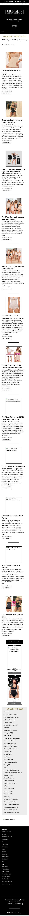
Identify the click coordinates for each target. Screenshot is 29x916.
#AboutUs (7, 786)
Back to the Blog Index (7, 44)
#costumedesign (9, 788)
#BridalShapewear (9, 778)
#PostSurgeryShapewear (11, 804)
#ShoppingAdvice (9, 733)
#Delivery (7, 796)
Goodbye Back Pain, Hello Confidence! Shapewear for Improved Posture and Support (13, 367)
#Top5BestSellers (9, 780)
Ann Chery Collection (7, 881)
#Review (6, 712)
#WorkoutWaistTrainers (11, 749)
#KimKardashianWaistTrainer (13, 773)
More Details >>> (14, 672)
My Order (4, 834)
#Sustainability (8, 794)
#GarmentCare (8, 759)
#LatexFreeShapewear (10, 730)
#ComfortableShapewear (11, 717)
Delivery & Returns (6, 831)
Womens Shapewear (6, 874)
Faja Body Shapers (6, 879)
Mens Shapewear (6, 876)
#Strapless (7, 728)
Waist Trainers (5, 869)
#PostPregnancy (9, 722)
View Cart (14, 28)
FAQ (3, 841)
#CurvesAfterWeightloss (11, 812)
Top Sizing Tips (5, 839)
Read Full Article (6, 93)
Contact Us (4, 854)
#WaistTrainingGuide (10, 762)
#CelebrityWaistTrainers (11, 770)
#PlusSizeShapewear (10, 720)
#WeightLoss (8, 751)
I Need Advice (5, 844)
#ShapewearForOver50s (11, 799)
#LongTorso (7, 735)
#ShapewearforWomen (11, 725)
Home (3, 849)
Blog (3, 861)
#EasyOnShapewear (10, 743)
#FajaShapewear (9, 775)
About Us (4, 851)
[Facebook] (3, 889)
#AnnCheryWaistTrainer (11, 746)
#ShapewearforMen (10, 741)
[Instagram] (5, 889)
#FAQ (5, 767)
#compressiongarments (11, 807)
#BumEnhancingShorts (10, 810)
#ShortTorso (7, 754)
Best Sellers (5, 866)
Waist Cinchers (5, 871)
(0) (16, 26)
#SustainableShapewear (11, 714)
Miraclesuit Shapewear (7, 884)
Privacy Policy (5, 856)
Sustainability (5, 859)
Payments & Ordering (7, 836)
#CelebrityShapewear (10, 783)
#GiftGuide (7, 757)
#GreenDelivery (8, 791)
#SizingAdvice (8, 765)
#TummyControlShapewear (12, 738)
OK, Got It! (10, 903)
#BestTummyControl (10, 802)
